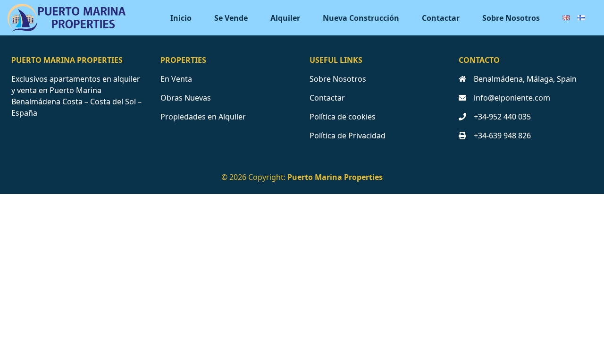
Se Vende (231, 18)
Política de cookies (343, 116)
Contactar (441, 18)
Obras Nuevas (185, 98)
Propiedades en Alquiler (203, 116)
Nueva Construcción (361, 18)
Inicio (181, 18)
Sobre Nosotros (511, 18)
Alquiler (285, 18)
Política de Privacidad (348, 135)
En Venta (176, 79)
